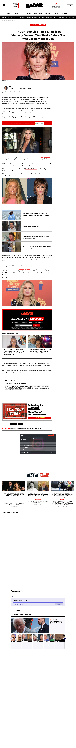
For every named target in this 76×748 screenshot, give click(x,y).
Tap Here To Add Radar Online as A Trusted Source (22, 123)
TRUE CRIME (38, 13)
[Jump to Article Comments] (3, 92)
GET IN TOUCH (39, 418)
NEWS (9, 13)
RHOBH (20, 424)
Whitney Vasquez (12, 86)
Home (3, 20)
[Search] (4, 5)
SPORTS (64, 13)
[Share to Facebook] (7, 92)
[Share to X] (11, 92)
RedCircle (10, 399)
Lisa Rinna (14, 20)
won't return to (28, 365)
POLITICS (28, 13)
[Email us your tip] (15, 8)
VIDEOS (56, 13)
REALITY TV (17, 13)
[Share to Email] (20, 92)
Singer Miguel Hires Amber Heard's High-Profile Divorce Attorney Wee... (26, 428)
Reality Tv (8, 20)
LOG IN (70, 5)
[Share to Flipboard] (16, 92)
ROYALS (47, 13)
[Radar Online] (34, 5)
